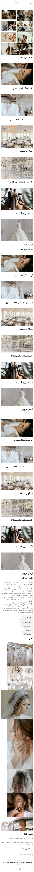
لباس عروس (27, 245)
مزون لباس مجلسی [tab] (26, 622)
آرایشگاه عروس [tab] (27, 618)
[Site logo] (17, 3)
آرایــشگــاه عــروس (23, 88)
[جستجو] (3, 3)
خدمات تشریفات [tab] (26, 626)
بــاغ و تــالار (26, 151)
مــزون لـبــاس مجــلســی (19, 302)
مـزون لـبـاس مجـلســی (21, 120)
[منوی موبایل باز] (31, 3)
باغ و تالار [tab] (28, 630)
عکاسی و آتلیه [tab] (27, 634)
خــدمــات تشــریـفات (21, 182)
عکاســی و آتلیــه (24, 213)
